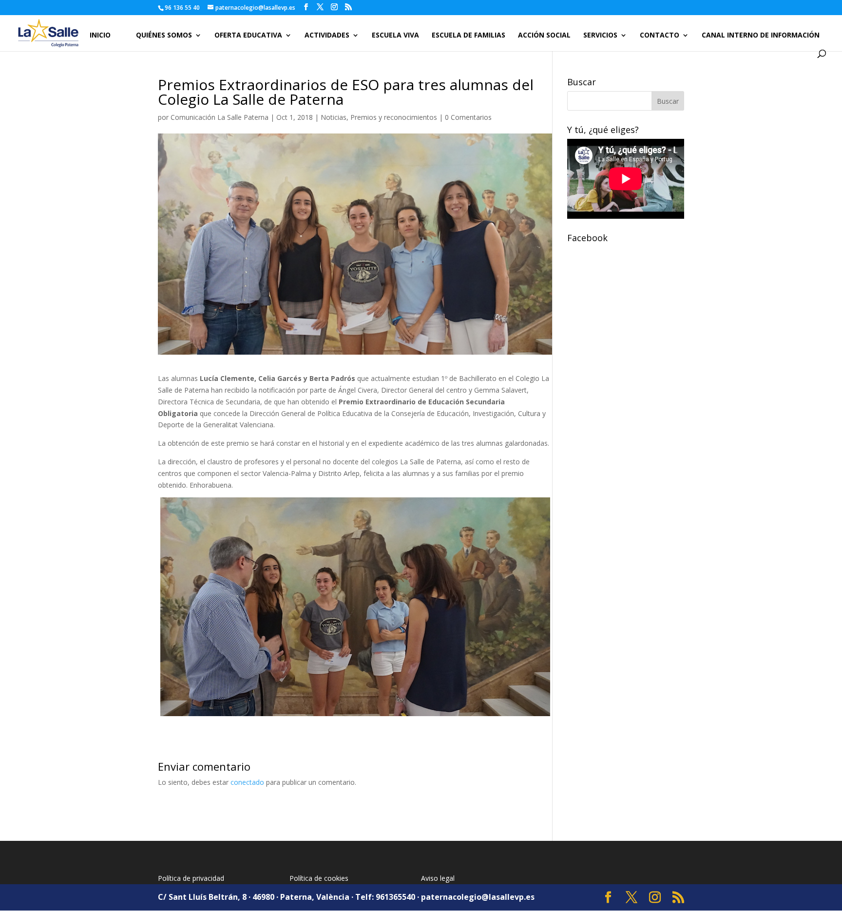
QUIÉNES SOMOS (164, 35)
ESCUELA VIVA (395, 35)
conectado (247, 782)
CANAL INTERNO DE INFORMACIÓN (761, 35)
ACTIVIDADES (327, 35)
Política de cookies (318, 878)
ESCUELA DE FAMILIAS (468, 35)
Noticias (333, 117)
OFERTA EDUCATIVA (248, 35)
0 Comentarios (468, 117)
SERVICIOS (600, 35)
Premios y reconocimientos (393, 117)
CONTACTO (659, 35)
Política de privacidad (191, 878)
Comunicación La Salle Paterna (219, 117)
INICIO (100, 35)
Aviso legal (438, 878)
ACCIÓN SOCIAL (544, 35)
